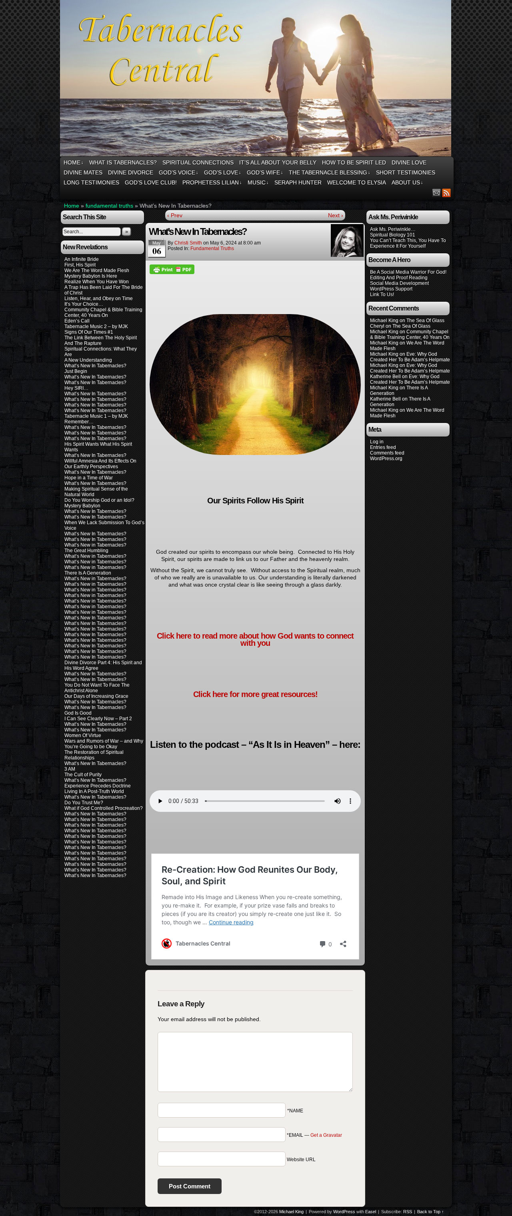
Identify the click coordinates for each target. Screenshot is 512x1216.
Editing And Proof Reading (399, 277)
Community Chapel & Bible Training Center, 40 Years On (103, 312)
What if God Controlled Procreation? (103, 808)
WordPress (344, 1211)
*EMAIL (314, 1135)
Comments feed (387, 453)
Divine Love (409, 162)
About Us (407, 182)
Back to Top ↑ (430, 1211)
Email (437, 193)
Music (258, 182)
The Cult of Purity (83, 774)
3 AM (69, 769)
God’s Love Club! (151, 182)
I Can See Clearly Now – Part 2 (98, 718)
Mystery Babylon (82, 506)
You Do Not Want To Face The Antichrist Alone (97, 687)
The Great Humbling (86, 550)
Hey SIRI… (76, 388)
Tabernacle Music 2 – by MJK (96, 326)
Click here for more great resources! (255, 694)
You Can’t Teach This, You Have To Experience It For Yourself (408, 243)
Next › (335, 215)
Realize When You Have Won (96, 281)
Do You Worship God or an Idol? (99, 500)
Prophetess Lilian (212, 182)
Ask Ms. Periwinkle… (393, 229)
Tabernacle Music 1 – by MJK (96, 416)
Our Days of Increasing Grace (96, 696)
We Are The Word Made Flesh (96, 270)
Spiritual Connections (198, 162)
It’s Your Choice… (83, 304)
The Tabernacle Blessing (329, 172)
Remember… (79, 422)
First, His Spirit (80, 265)
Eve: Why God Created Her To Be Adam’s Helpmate (410, 357)
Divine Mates (83, 172)
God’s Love (222, 172)
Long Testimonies (91, 182)
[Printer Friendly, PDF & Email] (172, 269)
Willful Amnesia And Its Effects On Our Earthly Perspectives (100, 463)
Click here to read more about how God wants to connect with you (255, 639)
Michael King (291, 1211)
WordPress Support (391, 289)
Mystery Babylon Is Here (90, 276)
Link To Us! (382, 294)
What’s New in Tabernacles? (95, 545)
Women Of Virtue (82, 735)
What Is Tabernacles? (123, 162)
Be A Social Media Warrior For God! (408, 272)
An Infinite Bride (81, 259)
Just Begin (75, 371)
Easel (370, 1211)
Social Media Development (399, 283)
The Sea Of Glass (425, 320)
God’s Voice (178, 172)
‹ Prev (174, 215)
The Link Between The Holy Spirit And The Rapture (100, 340)
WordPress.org (386, 458)
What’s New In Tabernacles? (95, 366)
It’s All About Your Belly (277, 162)
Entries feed (383, 447)
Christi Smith (188, 243)
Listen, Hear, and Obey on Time (98, 298)
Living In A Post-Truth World (94, 791)
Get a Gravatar (326, 1135)
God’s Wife (265, 172)
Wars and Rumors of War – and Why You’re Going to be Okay (103, 743)
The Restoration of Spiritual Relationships (94, 755)
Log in (377, 442)
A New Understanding (88, 360)
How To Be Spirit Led (354, 162)
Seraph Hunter (298, 182)
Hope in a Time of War (88, 478)
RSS (447, 193)
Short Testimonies (405, 172)
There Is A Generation (87, 573)
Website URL (301, 1159)
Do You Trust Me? (83, 802)
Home (74, 162)
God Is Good (78, 713)
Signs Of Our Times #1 (88, 332)
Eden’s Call (77, 321)
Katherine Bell (385, 376)
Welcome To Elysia (356, 182)
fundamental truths (109, 205)
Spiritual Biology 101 (392, 235)
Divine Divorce (130, 172)
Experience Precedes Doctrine (97, 786)
